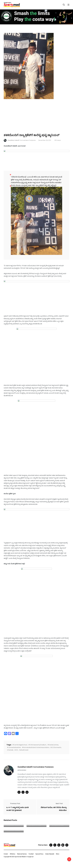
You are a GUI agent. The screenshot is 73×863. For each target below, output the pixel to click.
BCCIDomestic (55, 747)
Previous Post (15, 803)
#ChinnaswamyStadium (37, 745)
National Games (22, 854)
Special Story (39, 854)
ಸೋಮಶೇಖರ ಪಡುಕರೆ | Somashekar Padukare (35, 767)
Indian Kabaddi (49, 854)
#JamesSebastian (14, 747)
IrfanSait (10, 750)
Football (31, 854)
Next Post (59, 803)
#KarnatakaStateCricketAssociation (35, 747)
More (57, 854)
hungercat (30, 856)
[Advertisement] (36, 119)
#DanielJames (52, 745)
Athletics (12, 854)
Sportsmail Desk (36, 825)
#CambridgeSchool (19, 745)
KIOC (16, 750)
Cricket (6, 854)
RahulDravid (23, 750)
